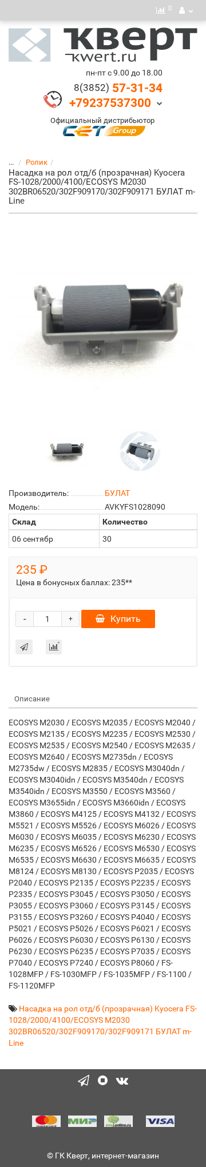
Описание (32, 698)
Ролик (36, 162)
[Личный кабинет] (186, 10)
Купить (125, 618)
